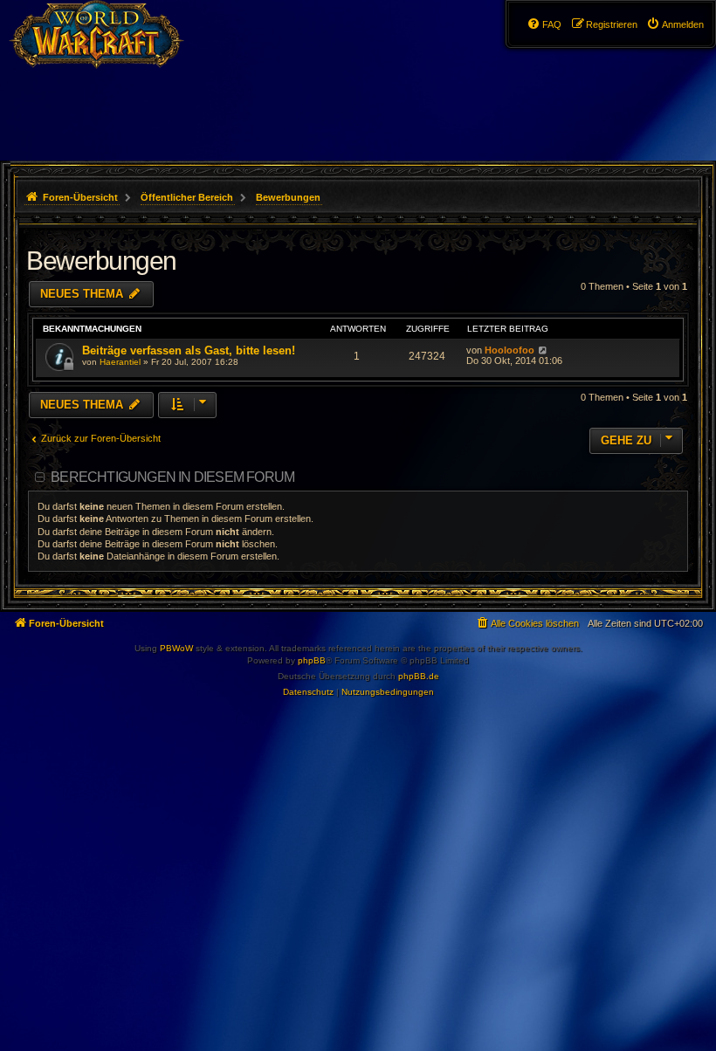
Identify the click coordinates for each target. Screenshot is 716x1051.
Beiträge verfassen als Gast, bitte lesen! (188, 350)
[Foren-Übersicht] (106, 48)
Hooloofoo (509, 350)
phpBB (312, 660)
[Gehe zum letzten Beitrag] (542, 350)
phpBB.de (418, 676)
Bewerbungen (101, 260)
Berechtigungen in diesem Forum (172, 477)
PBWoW (176, 648)
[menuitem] (675, 24)
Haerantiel (120, 362)
